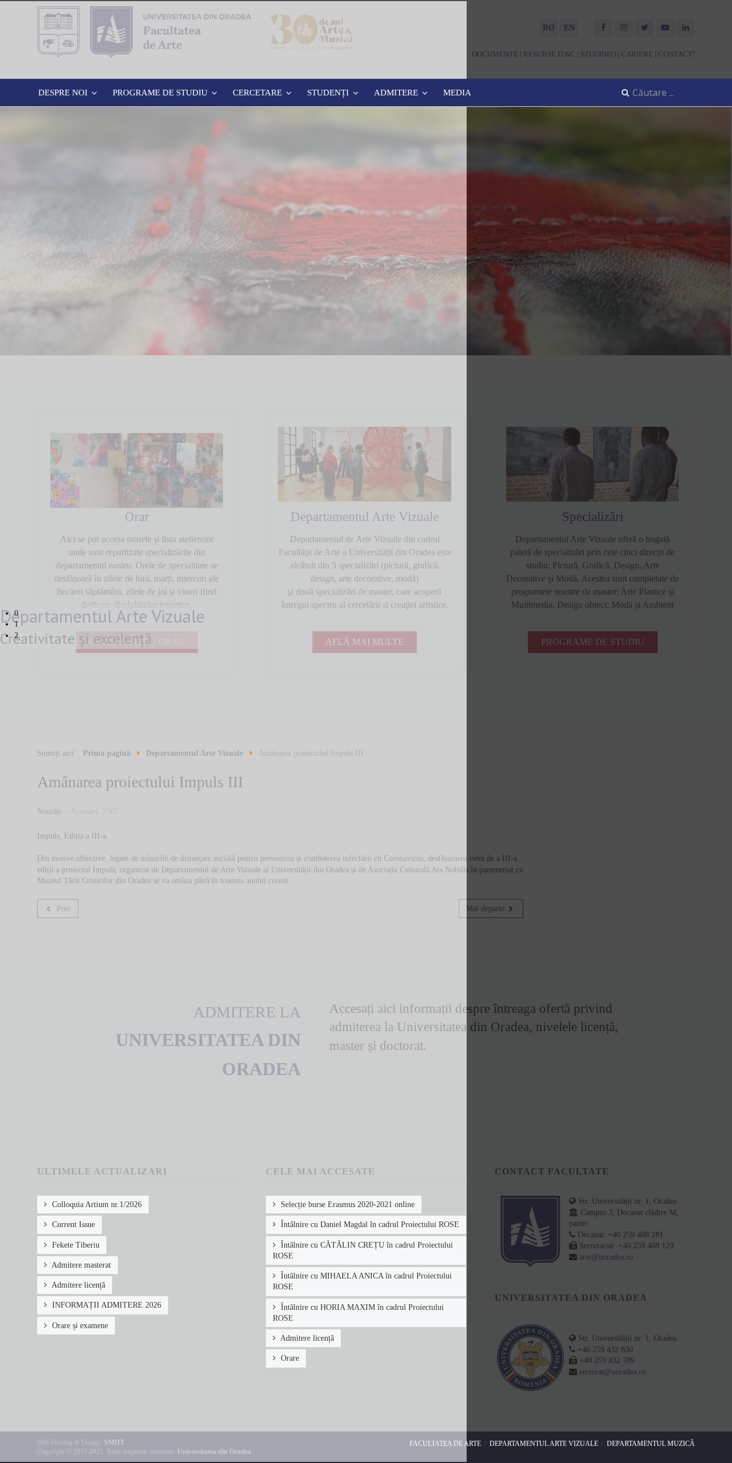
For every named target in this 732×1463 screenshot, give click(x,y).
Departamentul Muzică (651, 1444)
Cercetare (257, 92)
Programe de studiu (160, 92)
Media (457, 92)
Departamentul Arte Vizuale (544, 1444)
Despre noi (62, 92)
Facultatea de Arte (445, 1444)
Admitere (396, 92)
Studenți (328, 92)
